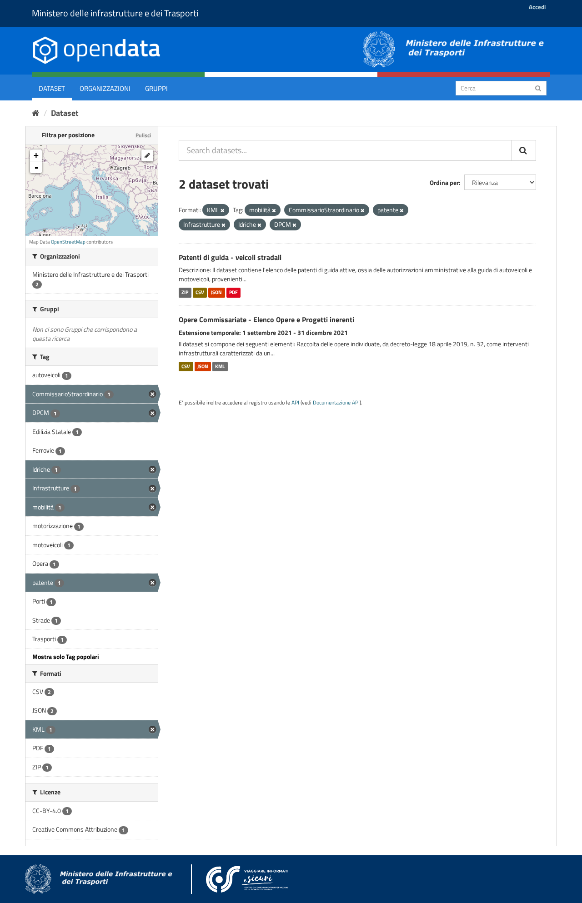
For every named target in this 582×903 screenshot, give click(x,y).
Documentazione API (336, 403)
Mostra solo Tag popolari (65, 656)
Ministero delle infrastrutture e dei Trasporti (115, 13)
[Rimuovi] (223, 210)
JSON (216, 292)
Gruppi (156, 88)
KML (220, 366)
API (295, 403)
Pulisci (143, 135)
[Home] (36, 113)
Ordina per (444, 182)
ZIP (184, 292)
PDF (233, 292)
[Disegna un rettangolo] (147, 155)
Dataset (52, 88)
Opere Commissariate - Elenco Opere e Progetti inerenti (266, 319)
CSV (200, 292)
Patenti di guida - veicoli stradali (230, 257)
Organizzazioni (105, 88)
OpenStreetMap (68, 241)
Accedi (537, 6)
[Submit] (538, 87)
